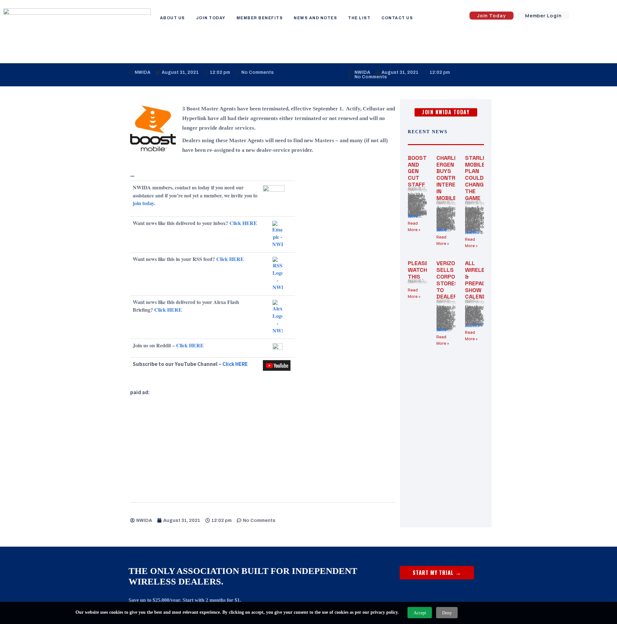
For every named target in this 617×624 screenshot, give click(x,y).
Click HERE (243, 223)
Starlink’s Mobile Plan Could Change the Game (481, 178)
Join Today (211, 18)
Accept (420, 613)
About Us (172, 18)
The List (359, 18)
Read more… (415, 216)
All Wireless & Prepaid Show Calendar (479, 279)
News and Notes (315, 18)
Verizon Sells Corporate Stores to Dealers (452, 279)
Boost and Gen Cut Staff (417, 171)
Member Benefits (260, 18)
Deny (447, 613)
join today (143, 203)
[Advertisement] (262, 442)
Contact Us (397, 18)
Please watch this (418, 269)
